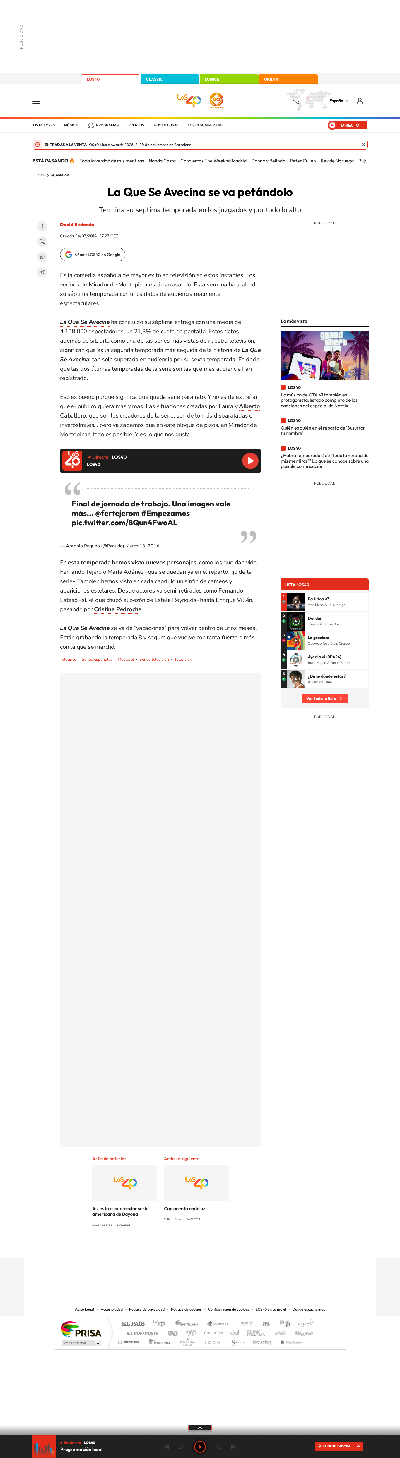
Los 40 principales (161, 1324)
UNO (173, 1331)
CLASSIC (154, 79)
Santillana (188, 1324)
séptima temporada (92, 294)
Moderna (158, 1340)
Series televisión (154, 659)
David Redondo (77, 224)
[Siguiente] (365, 161)
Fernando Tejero (81, 572)
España (336, 100)
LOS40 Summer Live (205, 125)
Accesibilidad (112, 1309)
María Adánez (126, 572)
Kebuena (299, 1331)
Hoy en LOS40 (166, 125)
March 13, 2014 (142, 546)
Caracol (304, 1324)
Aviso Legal (84, 1309)
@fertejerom (117, 513)
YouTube (188, 1246)
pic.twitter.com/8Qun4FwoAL (124, 522)
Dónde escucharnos (309, 1309)
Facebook (42, 226)
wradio (190, 1331)
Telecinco (68, 659)
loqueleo (262, 1340)
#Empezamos (165, 513)
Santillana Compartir (219, 1324)
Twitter (42, 241)
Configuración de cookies (228, 1309)
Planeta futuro (278, 1331)
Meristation (291, 1340)
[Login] (360, 100)
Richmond (129, 1340)
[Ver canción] (296, 602)
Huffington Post (141, 1331)
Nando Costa (162, 161)
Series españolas (97, 659)
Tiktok (176, 1246)
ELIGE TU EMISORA (336, 1446)
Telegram (42, 272)
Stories (235, 1246)
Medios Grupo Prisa (81, 1343)
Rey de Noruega (337, 161)
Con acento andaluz (184, 1208)
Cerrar (363, 144)
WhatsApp (42, 257)
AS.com (263, 1324)
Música (71, 125)
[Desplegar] (200, 1427)
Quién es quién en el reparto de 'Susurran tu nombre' (323, 430)
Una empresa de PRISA (81, 1328)
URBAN (271, 79)
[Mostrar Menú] (40, 100)
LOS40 (93, 79)
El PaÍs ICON (212, 1340)
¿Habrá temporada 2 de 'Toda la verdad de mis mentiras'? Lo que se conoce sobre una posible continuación (325, 460)
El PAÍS (133, 1324)
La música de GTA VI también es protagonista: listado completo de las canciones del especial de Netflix (319, 400)
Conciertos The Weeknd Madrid (213, 161)
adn (282, 1324)
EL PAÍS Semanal (256, 1331)
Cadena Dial (235, 1331)
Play (200, 1447)
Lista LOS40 (44, 125)
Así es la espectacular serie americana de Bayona (120, 1211)
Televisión (59, 175)
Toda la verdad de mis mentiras (112, 161)
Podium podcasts (187, 1340)
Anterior (167, 1446)
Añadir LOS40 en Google (97, 254)
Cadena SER (245, 1324)
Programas (107, 125)
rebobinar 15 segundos (181, 1446)
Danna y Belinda (268, 161)
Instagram (165, 1246)
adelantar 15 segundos (218, 1446)
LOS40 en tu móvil (271, 1309)
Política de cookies (186, 1309)
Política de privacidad (147, 1309)
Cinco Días (212, 1331)
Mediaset (126, 659)
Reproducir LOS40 (250, 461)
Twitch (223, 1246)
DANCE (212, 79)
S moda (237, 1340)
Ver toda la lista (321, 698)
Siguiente (232, 1446)
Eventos (136, 125)
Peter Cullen (303, 161)
